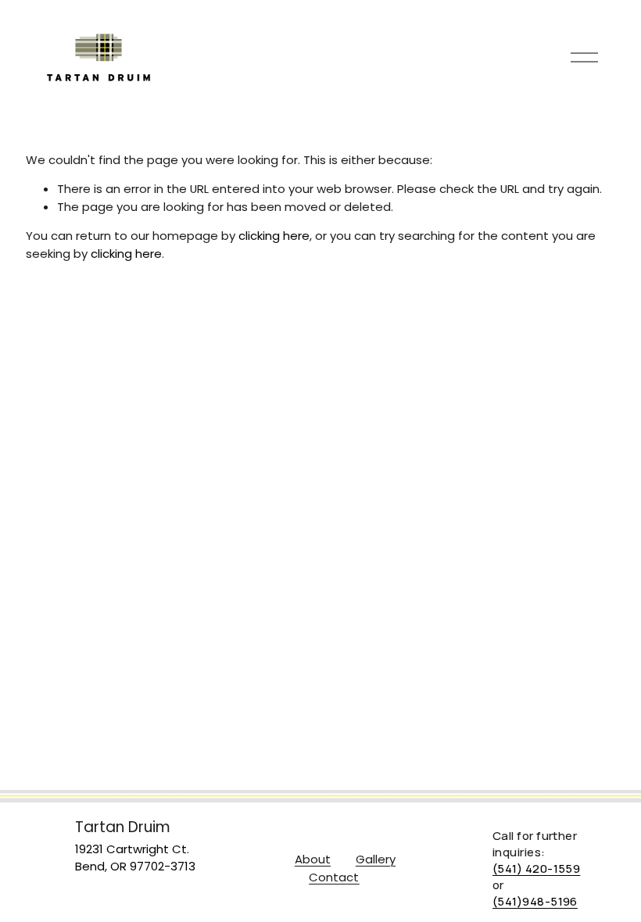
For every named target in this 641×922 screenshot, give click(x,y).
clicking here (274, 235)
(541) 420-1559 (536, 868)
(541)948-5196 (535, 901)
